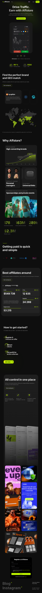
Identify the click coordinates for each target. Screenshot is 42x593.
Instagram (11, 588)
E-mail (12, 562)
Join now (7, 362)
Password (13, 566)
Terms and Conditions (26, 570)
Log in (34, 1)
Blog (12, 1)
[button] (29, 2)
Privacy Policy (16, 571)
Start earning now (21, 18)
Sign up (37, 1)
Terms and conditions (36, 582)
